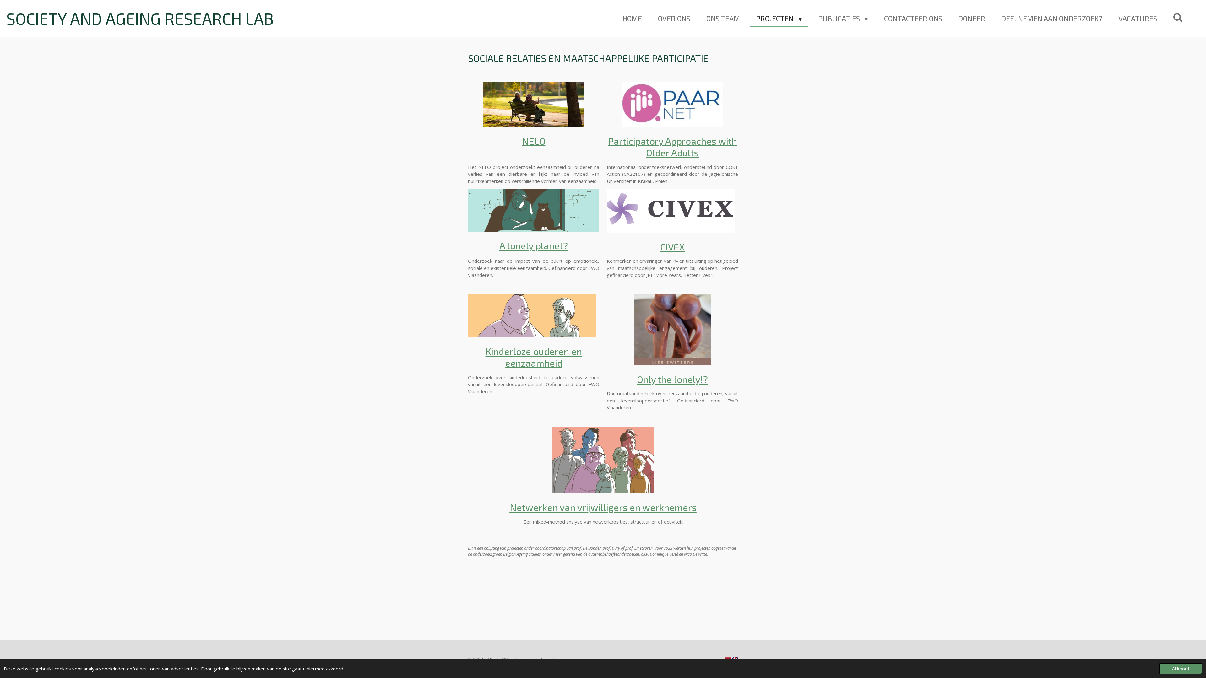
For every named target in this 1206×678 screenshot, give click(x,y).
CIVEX (672, 246)
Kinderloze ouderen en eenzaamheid (534, 357)
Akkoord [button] (1180, 668)
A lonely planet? (533, 245)
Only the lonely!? (672, 379)
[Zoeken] (1178, 17)
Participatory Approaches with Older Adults (672, 147)
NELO (534, 141)
